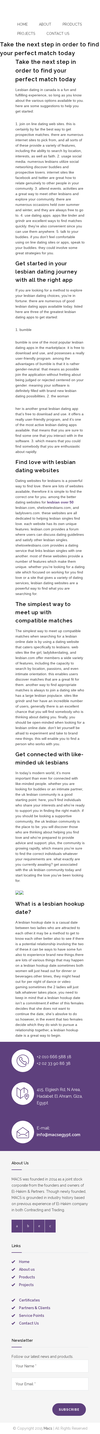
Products (72, 24)
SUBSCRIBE (69, 1409)
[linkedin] (39, 1226)
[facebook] (17, 1226)
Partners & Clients (34, 1308)
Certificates (29, 1300)
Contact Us (29, 1323)
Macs (48, 1428)
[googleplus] (50, 1226)
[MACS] (17, 11)
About (45, 24)
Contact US (57, 34)
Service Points (31, 1316)
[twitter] (28, 1226)
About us (27, 1269)
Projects (26, 34)
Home (22, 24)
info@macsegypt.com (58, 1134)
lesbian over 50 (60, 502)
